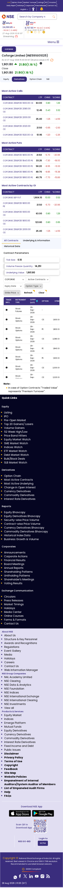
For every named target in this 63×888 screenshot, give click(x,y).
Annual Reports (13, 568)
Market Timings (14, 604)
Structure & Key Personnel (20, 639)
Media (8, 654)
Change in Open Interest (20, 487)
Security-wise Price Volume (21, 520)
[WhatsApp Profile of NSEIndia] (15, 877)
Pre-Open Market (15, 420)
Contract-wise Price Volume (22, 524)
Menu (52, 42)
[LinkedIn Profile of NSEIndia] (31, 877)
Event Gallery (12, 651)
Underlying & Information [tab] (36, 240)
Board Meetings (14, 564)
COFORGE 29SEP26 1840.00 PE (18, 160)
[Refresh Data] (51, 60)
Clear (41, 292)
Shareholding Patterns (18, 572)
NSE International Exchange (21, 696)
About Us (10, 635)
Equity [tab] (6, 79)
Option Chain (17, 2)
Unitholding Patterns (17, 575)
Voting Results (13, 583)
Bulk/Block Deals (14, 458)
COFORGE (9, 49)
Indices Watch (13, 447)
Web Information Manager (21, 670)
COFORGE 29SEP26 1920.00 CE (18, 134)
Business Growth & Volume (21, 539)
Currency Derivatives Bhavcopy (24, 527)
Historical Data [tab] (12, 246)
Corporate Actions (16, 556)
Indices (8, 719)
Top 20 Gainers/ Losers (18, 424)
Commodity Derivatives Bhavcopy (26, 531)
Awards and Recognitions (20, 643)
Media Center (13, 612)
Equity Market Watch (17, 439)
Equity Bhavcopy (14, 512)
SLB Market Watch (15, 462)
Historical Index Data (17, 535)
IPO (46, 2)
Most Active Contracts (18, 480)
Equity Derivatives (15, 730)
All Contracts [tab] (11, 240)
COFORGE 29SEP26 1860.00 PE (18, 177)
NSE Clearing (12, 681)
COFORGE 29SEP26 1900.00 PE (18, 166)
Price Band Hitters (15, 435)
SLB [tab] (47, 79)
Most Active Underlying (18, 483)
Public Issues (12, 750)
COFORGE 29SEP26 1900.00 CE (18, 103)
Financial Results (14, 560)
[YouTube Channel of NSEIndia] (37, 877)
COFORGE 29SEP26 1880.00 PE (18, 171)
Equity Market (13, 715)
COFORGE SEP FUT (12, 197)
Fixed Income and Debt (19, 746)
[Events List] (41, 9)
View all (9, 708)
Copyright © (11, 858)
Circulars (52, 2)
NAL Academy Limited (18, 677)
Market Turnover (29, 2)
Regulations (11, 647)
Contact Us (51, 5)
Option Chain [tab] (36, 79)
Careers (9, 662)
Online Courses (14, 616)
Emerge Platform (15, 723)
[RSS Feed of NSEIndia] (48, 877)
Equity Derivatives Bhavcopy (22, 516)
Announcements (14, 552)
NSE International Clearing (21, 700)
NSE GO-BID (24, 841)
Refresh (28, 292)
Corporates (29, 5)
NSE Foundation (14, 688)
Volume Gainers (14, 428)
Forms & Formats (15, 619)
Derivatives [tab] (19, 79)
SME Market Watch (16, 443)
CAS (8, 2)
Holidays (20, 5)
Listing (8, 412)
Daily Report (11, 5)
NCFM (43, 843)
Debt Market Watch (16, 455)
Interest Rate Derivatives (19, 499)
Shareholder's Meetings (19, 579)
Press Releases (40, 5)
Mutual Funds (13, 726)
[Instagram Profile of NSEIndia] (42, 877)
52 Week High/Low (15, 432)
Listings (41, 2)
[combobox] (34, 17)
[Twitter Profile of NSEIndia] (25, 877)
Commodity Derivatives (19, 495)
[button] (12, 36)
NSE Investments (15, 704)
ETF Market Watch (15, 451)
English (23, 9)
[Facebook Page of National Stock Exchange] (19, 877)
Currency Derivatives (17, 491)
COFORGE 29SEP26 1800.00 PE (18, 154)
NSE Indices (11, 692)
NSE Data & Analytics (17, 685)
